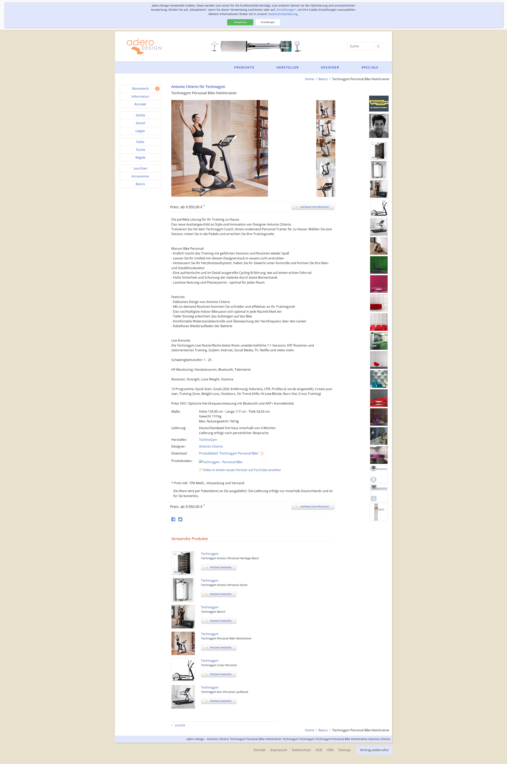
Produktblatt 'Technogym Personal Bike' (229, 453)
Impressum (278, 750)
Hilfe (330, 750)
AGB (319, 750)
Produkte (244, 67)
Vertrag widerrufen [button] (374, 750)
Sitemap (344, 750)
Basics (323, 79)
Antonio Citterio (211, 446)
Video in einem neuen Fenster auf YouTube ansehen (241, 470)
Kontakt (259, 750)
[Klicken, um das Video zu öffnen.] (266, 461)
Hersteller (287, 67)
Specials (369, 67)
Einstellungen (268, 22)
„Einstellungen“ (286, 9)
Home (309, 79)
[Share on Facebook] (173, 519)
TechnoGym (208, 439)
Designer (330, 67)
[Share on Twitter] (180, 519)
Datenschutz (301, 750)
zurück (179, 725)
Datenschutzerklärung (283, 14)
